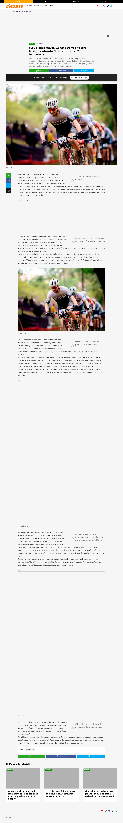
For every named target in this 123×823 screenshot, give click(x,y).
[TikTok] (108, 6)
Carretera (75, 1)
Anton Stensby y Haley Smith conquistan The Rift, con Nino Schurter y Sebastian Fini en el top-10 (23, 795)
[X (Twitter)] (111, 6)
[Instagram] (101, 6)
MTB (18, 1)
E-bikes (104, 1)
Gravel (47, 1)
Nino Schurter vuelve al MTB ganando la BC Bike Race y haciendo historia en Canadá (99, 794)
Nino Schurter (30, 749)
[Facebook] (104, 6)
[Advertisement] (61, 218)
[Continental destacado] (61, 24)
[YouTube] (97, 6)
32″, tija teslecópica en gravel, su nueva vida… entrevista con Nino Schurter (61, 794)
